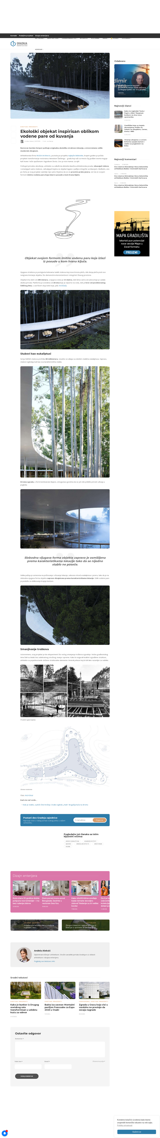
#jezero (68, 844)
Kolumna (95, 38)
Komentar (19, 1039)
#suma (68, 846)
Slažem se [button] (136, 1132)
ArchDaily (63, 285)
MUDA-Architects (43, 155)
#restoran (98, 844)
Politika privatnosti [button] (124, 1125)
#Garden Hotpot (90, 841)
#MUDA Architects (82, 844)
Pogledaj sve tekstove (44, 961)
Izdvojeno (84, 1001)
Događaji (126, 38)
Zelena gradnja (32, 923)
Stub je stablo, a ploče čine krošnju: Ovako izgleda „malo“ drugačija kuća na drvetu (55, 805)
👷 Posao (114, 38)
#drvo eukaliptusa (72, 841)
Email (47, 1061)
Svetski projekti (29, 127)
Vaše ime (18, 1061)
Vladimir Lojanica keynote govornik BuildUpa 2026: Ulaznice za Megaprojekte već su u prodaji (132, 87)
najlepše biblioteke (75, 155)
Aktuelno (39, 38)
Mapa (105, 38)
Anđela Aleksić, (29, 141)
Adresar (38, 49)
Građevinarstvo (69, 38)
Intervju (84, 38)
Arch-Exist (29, 795)
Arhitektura (52, 38)
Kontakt (13, 36)
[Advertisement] (39, 849)
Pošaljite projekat (26, 36)
